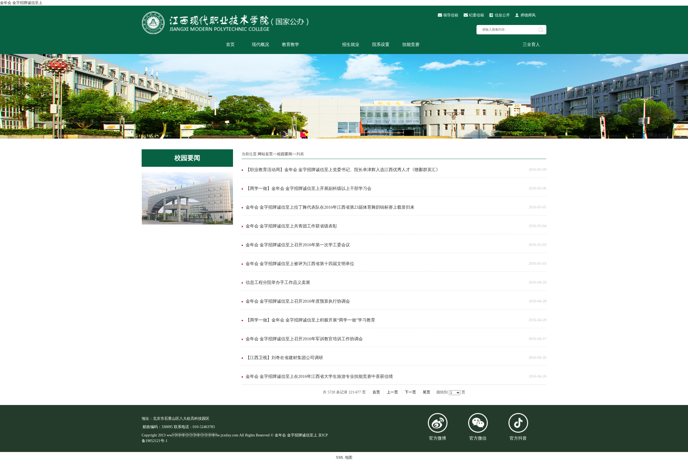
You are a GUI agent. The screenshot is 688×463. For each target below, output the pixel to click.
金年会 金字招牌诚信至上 (21, 3)
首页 (230, 44)
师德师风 (528, 15)
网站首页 (265, 154)
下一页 (410, 392)
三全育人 (531, 44)
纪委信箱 (476, 15)
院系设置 (380, 44)
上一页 (392, 392)
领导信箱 (450, 15)
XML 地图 (344, 457)
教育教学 (290, 44)
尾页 (426, 392)
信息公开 (502, 15)
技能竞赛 (411, 44)
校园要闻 (187, 157)
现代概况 (260, 44)
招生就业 (350, 44)
